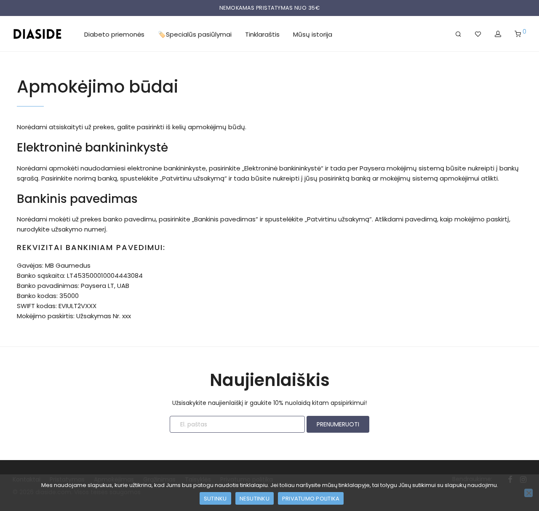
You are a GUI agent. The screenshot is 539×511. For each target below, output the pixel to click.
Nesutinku (255, 499)
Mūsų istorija (312, 34)
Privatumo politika (311, 499)
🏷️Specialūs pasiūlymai (195, 34)
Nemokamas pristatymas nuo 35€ (269, 7)
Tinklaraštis (262, 34)
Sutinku (215, 499)
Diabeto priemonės (114, 34)
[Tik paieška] (458, 34)
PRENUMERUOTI (338, 424)
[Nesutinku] (528, 493)
